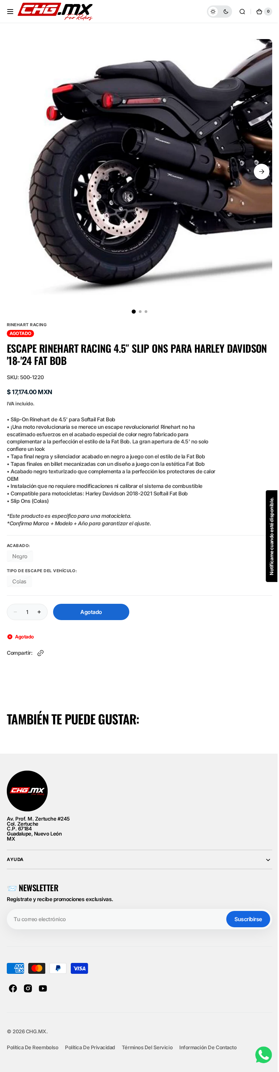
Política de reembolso (32, 1047)
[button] (10, 11)
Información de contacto (207, 1047)
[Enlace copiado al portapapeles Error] (40, 653)
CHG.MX (36, 1032)
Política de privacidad (90, 1047)
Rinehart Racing (27, 324)
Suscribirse (243, 919)
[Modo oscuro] (214, 11)
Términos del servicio (147, 1047)
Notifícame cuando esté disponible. (266, 536)
